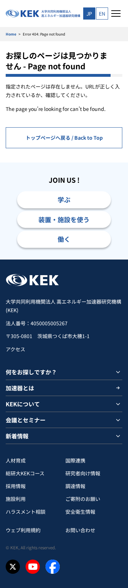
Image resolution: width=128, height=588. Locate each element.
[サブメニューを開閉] (118, 372)
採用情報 (16, 486)
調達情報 (75, 486)
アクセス (15, 349)
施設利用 (16, 498)
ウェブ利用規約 (23, 530)
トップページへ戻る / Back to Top (64, 137)
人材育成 (16, 460)
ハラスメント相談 (26, 511)
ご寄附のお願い (82, 498)
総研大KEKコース (25, 473)
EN (102, 13)
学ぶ (64, 199)
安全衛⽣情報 (80, 511)
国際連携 (75, 460)
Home (11, 34)
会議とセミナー (26, 420)
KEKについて (23, 404)
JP (89, 13)
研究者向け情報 (82, 473)
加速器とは (20, 388)
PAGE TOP (114, 259)
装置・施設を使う (64, 219)
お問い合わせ (80, 530)
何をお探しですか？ (31, 372)
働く (64, 239)
